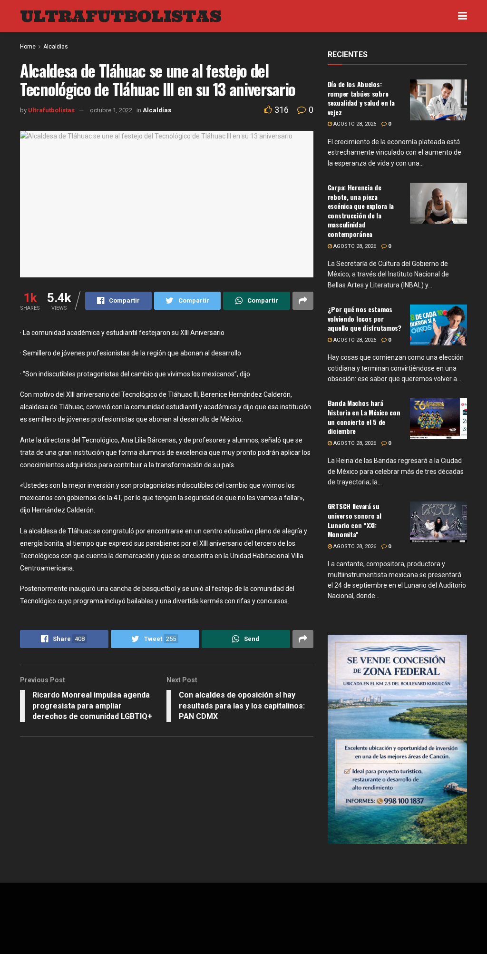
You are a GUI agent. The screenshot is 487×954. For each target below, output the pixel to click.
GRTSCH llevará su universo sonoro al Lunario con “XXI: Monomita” (354, 520)
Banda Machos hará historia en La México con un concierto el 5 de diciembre (364, 417)
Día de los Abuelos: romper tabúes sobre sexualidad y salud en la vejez (361, 98)
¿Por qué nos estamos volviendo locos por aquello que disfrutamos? (364, 318)
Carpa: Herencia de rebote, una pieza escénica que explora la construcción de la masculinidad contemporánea (361, 210)
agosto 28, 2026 (354, 124)
